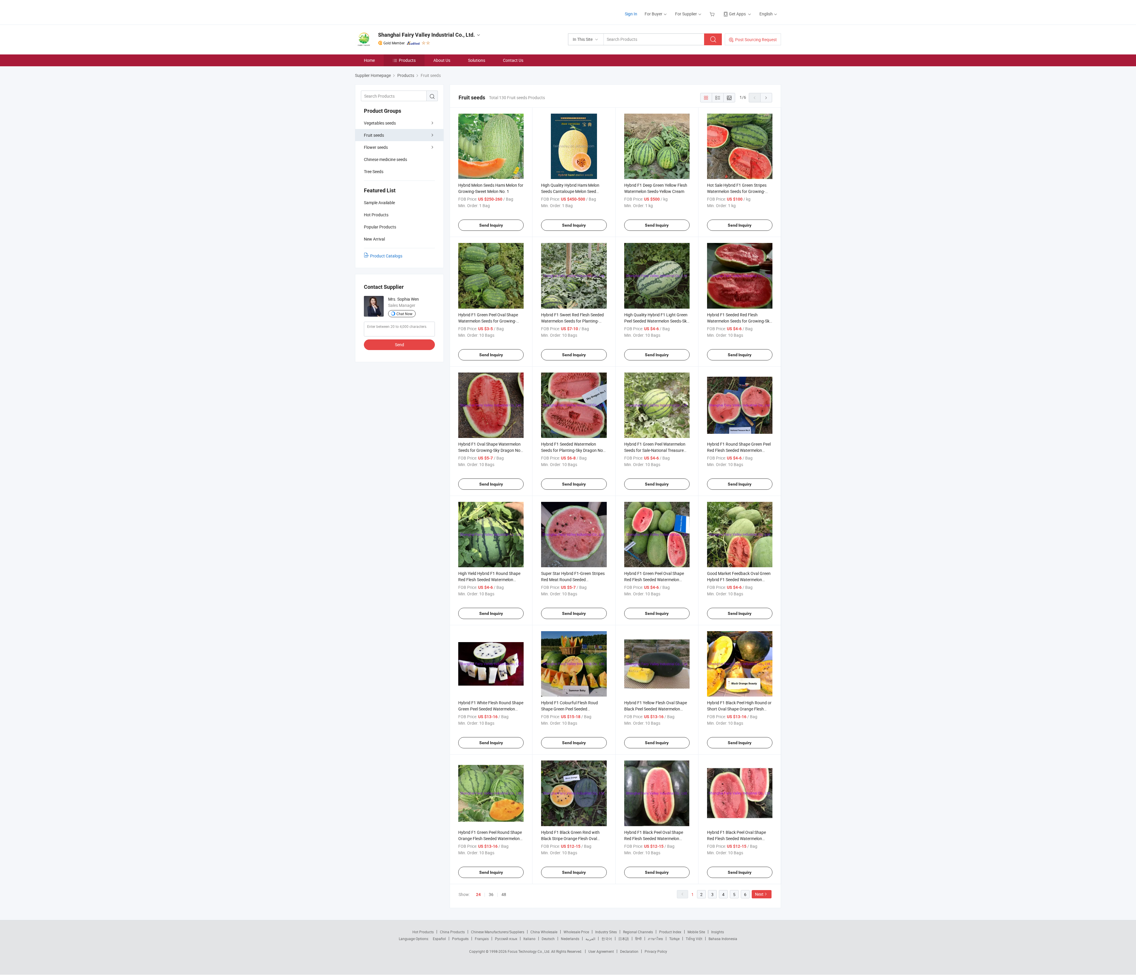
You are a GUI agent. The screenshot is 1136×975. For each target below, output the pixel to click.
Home (369, 60)
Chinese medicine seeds (385, 159)
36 (491, 894)
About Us (441, 60)
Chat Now (404, 313)
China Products (452, 931)
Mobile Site (696, 931)
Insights (717, 931)
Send (399, 344)
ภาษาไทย (655, 938)
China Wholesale (543, 931)
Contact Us (513, 60)
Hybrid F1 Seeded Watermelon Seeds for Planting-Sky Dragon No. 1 (572, 450)
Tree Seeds (373, 171)
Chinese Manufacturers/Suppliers (497, 931)
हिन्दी (638, 938)
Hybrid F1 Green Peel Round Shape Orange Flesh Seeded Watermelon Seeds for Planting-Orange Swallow (490, 838)
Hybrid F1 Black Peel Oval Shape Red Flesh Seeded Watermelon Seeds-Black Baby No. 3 (736, 838)
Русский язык (506, 938)
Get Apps (737, 14)
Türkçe (674, 938)
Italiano (529, 938)
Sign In (631, 14)
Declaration (629, 951)
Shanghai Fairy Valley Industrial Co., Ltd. (426, 35)
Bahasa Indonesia (723, 938)
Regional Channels (638, 931)
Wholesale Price (576, 931)
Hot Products (423, 931)
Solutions (476, 60)
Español (439, 938)
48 (503, 894)
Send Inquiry (491, 225)
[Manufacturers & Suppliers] (393, 12)
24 (478, 894)
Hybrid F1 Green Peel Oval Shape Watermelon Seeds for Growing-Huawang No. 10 (488, 321)
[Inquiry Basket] (713, 14)
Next (759, 894)
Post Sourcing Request (756, 39)
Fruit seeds (374, 135)
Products (407, 60)
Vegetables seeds (380, 123)
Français (482, 938)
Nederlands (570, 938)
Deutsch (548, 938)
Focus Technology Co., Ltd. (529, 951)
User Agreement (601, 951)
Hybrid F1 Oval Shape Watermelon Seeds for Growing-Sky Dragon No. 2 (490, 450)
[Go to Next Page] (766, 97)
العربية (590, 938)
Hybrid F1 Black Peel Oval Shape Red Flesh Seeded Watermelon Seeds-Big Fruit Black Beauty (653, 838)
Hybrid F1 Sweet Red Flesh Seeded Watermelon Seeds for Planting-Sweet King (572, 321)
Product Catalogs (386, 256)
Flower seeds (376, 147)
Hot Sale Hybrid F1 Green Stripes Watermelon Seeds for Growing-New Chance (737, 191)
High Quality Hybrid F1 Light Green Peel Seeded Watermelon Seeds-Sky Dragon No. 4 (656, 321)
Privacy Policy (656, 951)
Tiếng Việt (694, 938)
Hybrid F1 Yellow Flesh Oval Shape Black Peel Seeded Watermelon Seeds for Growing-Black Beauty (655, 709)
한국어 (606, 938)
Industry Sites (606, 931)
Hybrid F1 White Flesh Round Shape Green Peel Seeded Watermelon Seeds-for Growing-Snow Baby (490, 709)
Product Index (670, 931)
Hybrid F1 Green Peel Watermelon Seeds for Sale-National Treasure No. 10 (654, 450)
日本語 (623, 938)
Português (460, 938)
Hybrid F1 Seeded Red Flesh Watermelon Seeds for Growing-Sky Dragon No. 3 (739, 321)
